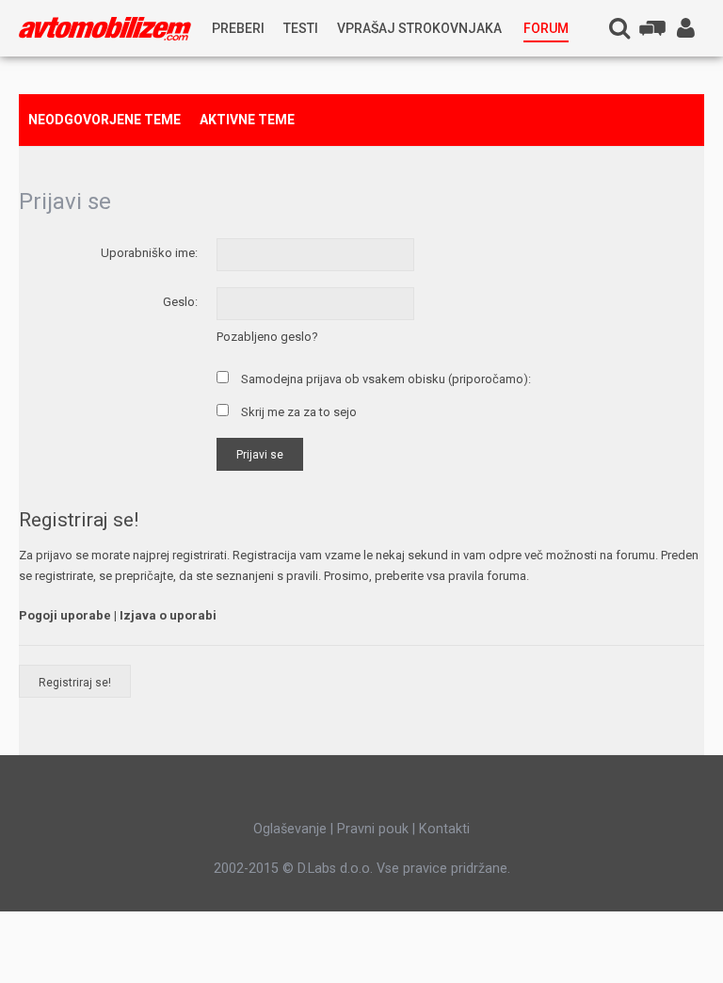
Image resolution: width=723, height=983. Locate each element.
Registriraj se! (75, 682)
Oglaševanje (290, 828)
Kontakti (444, 828)
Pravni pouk (373, 828)
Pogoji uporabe (65, 615)
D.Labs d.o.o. (335, 868)
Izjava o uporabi (168, 615)
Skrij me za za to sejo (297, 412)
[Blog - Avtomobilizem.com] (105, 28)
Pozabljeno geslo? (267, 337)
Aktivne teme (247, 119)
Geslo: (180, 302)
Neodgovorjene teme (104, 119)
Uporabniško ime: (149, 253)
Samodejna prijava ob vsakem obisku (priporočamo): (384, 379)
